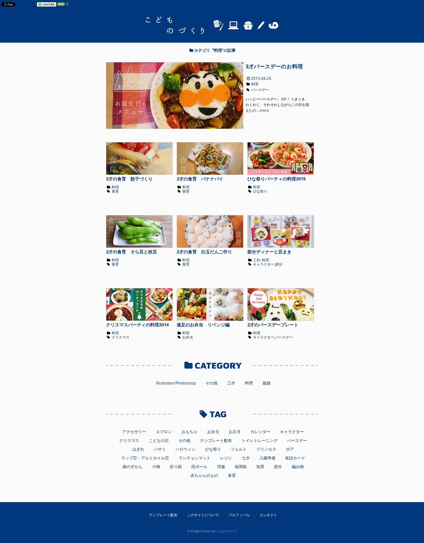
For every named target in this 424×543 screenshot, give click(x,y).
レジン (226, 458)
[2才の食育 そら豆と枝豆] (139, 246)
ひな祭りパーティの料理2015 (276, 179)
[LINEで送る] (46, 4)
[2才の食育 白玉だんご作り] (210, 246)
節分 (278, 264)
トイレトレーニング (259, 440)
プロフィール (239, 514)
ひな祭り (260, 191)
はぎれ (138, 449)
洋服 (221, 466)
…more (263, 110)
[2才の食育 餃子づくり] (139, 173)
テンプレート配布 (216, 440)
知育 (260, 466)
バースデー (260, 89)
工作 (256, 260)
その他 (212, 383)
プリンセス (266, 449)
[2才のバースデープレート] (280, 319)
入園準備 (267, 458)
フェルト (239, 449)
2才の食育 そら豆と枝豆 (131, 252)
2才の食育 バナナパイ (200, 179)
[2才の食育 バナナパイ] (210, 173)
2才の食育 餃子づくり (129, 179)
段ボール (199, 466)
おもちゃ (189, 431)
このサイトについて (203, 514)
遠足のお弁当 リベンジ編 (203, 325)
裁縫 (267, 383)
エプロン (164, 431)
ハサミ (160, 449)
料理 (254, 84)
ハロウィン (185, 449)
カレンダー (260, 431)
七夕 (246, 458)
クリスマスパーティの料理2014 (137, 325)
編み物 (298, 466)
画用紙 (241, 466)
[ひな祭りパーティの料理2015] (280, 173)
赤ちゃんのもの (204, 475)
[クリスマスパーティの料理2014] (139, 319)
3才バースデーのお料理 (274, 66)
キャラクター (263, 264)
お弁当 (187, 337)
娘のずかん (132, 466)
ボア (290, 449)
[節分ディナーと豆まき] (280, 246)
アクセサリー (134, 431)
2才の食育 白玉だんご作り (204, 252)
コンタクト (268, 514)
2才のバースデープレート (272, 325)
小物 (156, 466)
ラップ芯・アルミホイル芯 (145, 458)
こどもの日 (159, 440)
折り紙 (176, 466)
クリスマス (120, 337)
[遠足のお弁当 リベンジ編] (210, 319)
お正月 (235, 431)
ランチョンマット (194, 458)
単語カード (295, 458)
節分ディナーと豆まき (269, 252)
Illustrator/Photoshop (176, 383)
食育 (115, 191)
